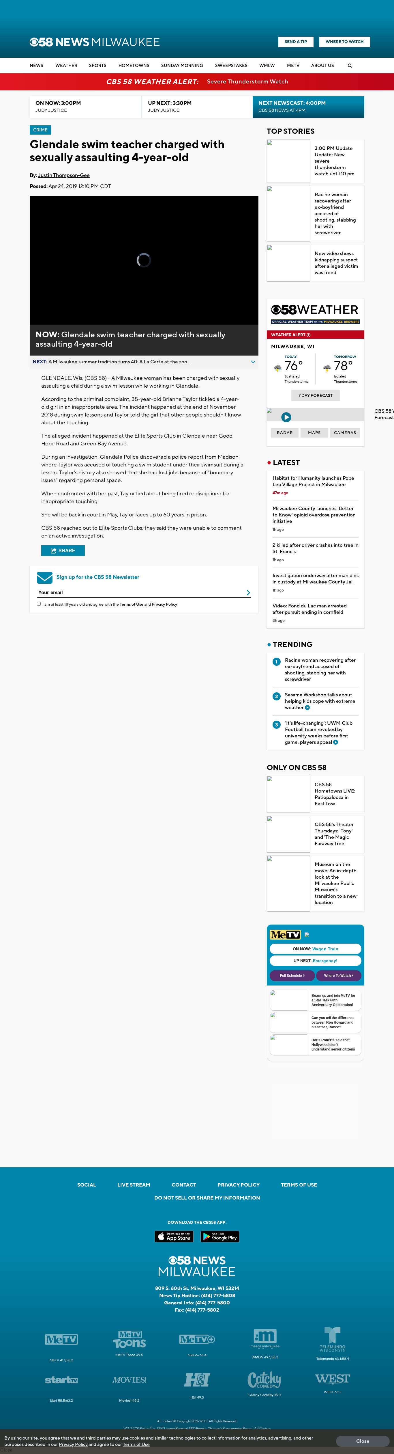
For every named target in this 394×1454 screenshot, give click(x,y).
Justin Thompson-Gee (64, 175)
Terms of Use (131, 604)
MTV (293, 65)
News (36, 65)
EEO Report (197, 1429)
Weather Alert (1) (291, 335)
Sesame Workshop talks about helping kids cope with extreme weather (320, 701)
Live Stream (133, 1185)
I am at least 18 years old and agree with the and (109, 604)
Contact (184, 1185)
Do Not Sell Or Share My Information (207, 1198)
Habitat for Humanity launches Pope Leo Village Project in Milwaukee (313, 481)
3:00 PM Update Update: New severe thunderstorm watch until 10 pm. (335, 161)
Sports (97, 65)
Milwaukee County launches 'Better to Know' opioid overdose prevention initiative (314, 515)
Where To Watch (345, 41)
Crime (40, 130)
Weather (66, 65)
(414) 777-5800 (212, 1303)
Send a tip (296, 41)
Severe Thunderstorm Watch (247, 81)
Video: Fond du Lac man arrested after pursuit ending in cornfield (310, 609)
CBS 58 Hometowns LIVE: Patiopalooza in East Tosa (335, 794)
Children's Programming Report (230, 1429)
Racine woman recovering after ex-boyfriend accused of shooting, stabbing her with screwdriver (335, 213)
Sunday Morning (182, 65)
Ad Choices (262, 1429)
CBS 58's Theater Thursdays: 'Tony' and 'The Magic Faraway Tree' (334, 834)
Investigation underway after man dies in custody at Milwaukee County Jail (316, 578)
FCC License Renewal (172, 1429)
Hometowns (134, 65)
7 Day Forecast (316, 395)
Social (86, 1185)
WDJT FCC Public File (139, 1429)
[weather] (278, 369)
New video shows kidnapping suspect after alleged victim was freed (336, 263)
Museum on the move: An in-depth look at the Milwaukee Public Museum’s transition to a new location (336, 883)
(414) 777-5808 (218, 1296)
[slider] (50, 299)
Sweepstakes (231, 65)
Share (67, 550)
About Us (322, 65)
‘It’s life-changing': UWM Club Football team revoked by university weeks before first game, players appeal (318, 732)
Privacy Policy (164, 604)
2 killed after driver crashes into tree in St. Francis (316, 548)
